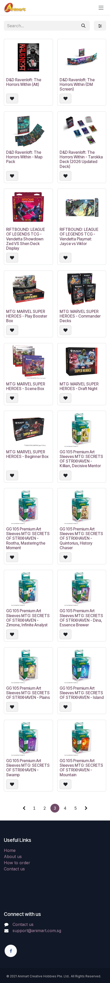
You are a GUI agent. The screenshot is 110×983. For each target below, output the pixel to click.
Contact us (14, 868)
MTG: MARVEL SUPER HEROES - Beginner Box (27, 454)
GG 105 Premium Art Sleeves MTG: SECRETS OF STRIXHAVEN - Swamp (28, 767)
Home (10, 850)
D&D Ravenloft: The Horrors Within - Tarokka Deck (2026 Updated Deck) (81, 159)
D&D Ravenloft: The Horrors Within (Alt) (23, 82)
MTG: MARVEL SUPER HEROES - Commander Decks (80, 316)
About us (13, 856)
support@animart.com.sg (37, 930)
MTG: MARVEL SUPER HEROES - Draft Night (79, 386)
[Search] (83, 26)
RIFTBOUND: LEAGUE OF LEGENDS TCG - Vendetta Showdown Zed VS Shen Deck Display (25, 239)
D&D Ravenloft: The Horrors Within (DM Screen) (77, 84)
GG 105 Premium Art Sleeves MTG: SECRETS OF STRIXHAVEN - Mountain (81, 767)
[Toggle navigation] (101, 7)
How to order (17, 862)
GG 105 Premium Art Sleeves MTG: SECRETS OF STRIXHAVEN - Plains (28, 693)
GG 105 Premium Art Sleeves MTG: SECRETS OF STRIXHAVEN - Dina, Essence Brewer (81, 617)
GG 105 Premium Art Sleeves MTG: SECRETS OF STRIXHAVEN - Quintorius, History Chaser (81, 538)
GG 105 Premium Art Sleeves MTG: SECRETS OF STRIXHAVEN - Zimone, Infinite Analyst (28, 617)
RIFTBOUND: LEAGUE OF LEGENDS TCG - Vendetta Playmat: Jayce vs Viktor (79, 236)
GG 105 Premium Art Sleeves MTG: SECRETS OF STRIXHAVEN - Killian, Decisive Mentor (81, 458)
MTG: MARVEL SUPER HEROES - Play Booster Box (26, 316)
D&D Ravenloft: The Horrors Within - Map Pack (24, 157)
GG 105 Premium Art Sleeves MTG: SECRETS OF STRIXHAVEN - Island (82, 693)
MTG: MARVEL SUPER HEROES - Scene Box (25, 386)
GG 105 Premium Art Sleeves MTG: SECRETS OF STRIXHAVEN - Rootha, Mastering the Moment (28, 538)
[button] (12, 98)
